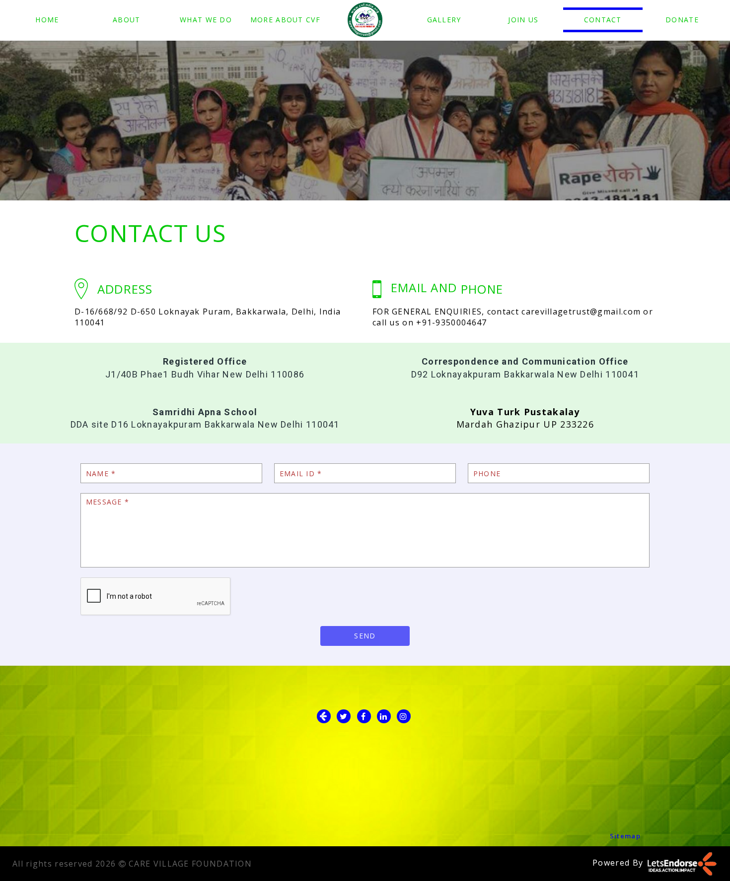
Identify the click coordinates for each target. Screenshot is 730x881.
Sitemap (625, 835)
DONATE (682, 19)
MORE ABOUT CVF (285, 19)
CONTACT (603, 19)
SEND (364, 635)
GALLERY (444, 19)
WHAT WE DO (206, 19)
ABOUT (127, 19)
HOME (47, 19)
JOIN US (523, 19)
